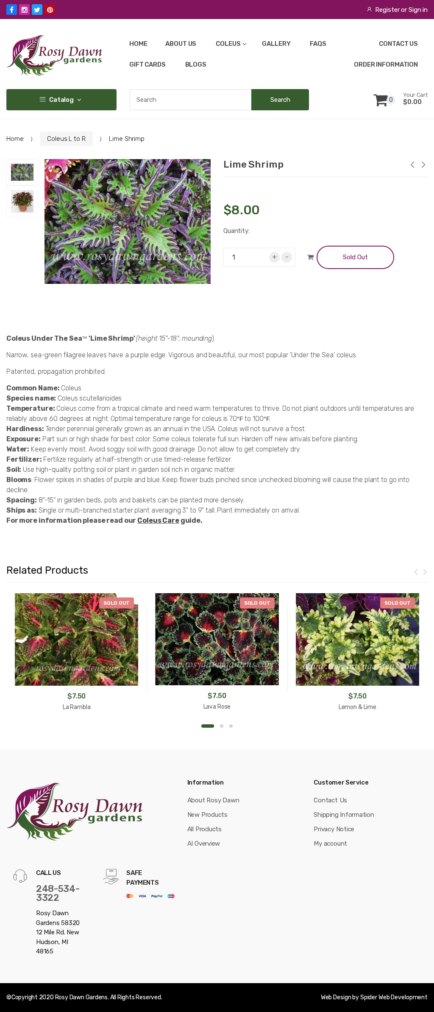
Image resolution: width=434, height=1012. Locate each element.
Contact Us (330, 800)
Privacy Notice (334, 829)
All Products (204, 829)
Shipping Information (344, 815)
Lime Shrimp (253, 164)
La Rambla (77, 707)
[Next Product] (423, 165)
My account (330, 843)
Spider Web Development (394, 997)
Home (14, 139)
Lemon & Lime (357, 707)
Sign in (418, 10)
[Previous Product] (412, 165)
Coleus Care (158, 520)
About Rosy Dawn (213, 800)
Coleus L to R (66, 139)
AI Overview (203, 843)
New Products (207, 815)
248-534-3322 (57, 893)
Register (387, 10)
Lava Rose (217, 706)
